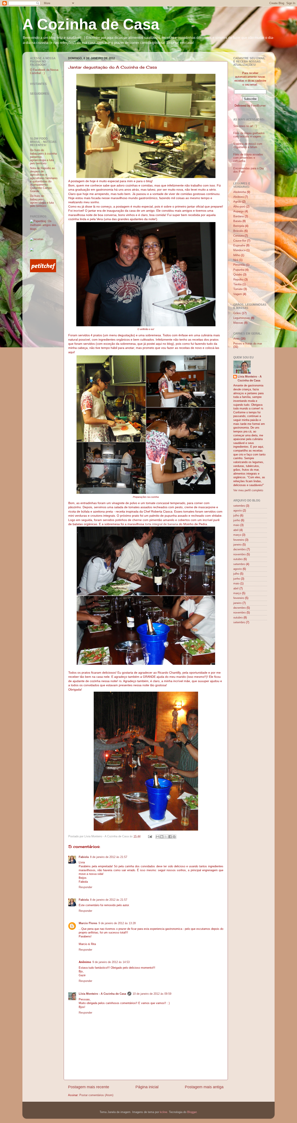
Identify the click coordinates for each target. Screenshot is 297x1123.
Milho (236, 255)
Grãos (237, 313)
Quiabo (237, 274)
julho (236, 515)
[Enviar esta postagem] (150, 836)
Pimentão (239, 264)
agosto (237, 510)
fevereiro (238, 539)
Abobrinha (239, 192)
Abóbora (238, 196)
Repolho (238, 279)
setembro (239, 505)
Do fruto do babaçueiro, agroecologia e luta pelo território (42, 201)
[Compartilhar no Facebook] (170, 836)
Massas (238, 322)
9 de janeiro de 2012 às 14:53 (111, 962)
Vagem (237, 294)
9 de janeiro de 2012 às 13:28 (117, 923)
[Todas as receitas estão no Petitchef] (43, 271)
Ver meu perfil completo (248, 490)
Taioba (237, 284)
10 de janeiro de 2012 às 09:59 (152, 993)
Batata (237, 221)
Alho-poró (239, 206)
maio (236, 525)
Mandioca (239, 250)
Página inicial (147, 1087)
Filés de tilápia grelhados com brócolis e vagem (249, 135)
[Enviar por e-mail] (157, 836)
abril (236, 530)
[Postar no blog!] (162, 836)
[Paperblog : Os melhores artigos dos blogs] (44, 229)
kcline (163, 1112)
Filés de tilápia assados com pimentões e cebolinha (248, 158)
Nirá (235, 260)
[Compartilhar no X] (166, 836)
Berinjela (238, 226)
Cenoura (238, 235)
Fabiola (84, 857)
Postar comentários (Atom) (96, 1095)
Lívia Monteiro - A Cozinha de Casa (102, 993)
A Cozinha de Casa (90, 24)
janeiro (237, 544)
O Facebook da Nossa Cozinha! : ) (44, 71)
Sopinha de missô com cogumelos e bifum (247, 145)
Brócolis (238, 231)
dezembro (239, 549)
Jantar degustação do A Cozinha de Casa (112, 67)
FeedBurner (258, 105)
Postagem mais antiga (204, 1087)
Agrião (237, 201)
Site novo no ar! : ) (245, 126)
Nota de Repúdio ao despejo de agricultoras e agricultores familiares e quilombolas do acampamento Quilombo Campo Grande (44, 180)
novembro (239, 554)
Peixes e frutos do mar (247, 343)
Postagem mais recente (88, 1087)
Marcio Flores (88, 923)
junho (236, 520)
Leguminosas (241, 318)
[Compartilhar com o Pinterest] (174, 836)
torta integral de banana (161, 524)
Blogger (192, 1112)
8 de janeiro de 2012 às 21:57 (108, 857)
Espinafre (239, 245)
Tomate (238, 289)
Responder (85, 887)
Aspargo (238, 211)
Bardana (238, 216)
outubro (238, 559)
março (237, 534)
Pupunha (238, 269)
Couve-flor (239, 240)
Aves (236, 338)
